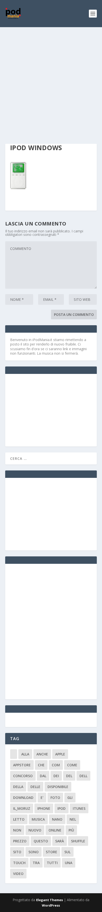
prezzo (19, 841)
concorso (23, 775)
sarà (59, 841)
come (72, 765)
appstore (22, 765)
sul (67, 852)
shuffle (78, 841)
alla (25, 754)
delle (35, 786)
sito (17, 852)
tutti (52, 862)
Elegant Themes (49, 900)
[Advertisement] (51, 80)
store (51, 852)
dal (43, 775)
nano (57, 819)
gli (70, 797)
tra (36, 862)
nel (73, 819)
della (18, 786)
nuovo (34, 830)
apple (60, 754)
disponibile (58, 786)
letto (19, 819)
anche (42, 754)
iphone (43, 808)
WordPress (51, 905)
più (71, 830)
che (41, 765)
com (56, 765)
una (68, 862)
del (69, 775)
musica (38, 819)
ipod (61, 808)
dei (56, 775)
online (55, 830)
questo (41, 841)
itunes (79, 808)
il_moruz (21, 808)
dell (83, 775)
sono (33, 852)
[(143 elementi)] (13, 754)
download (23, 797)
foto (55, 797)
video (18, 873)
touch (19, 862)
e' (42, 797)
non (17, 830)
